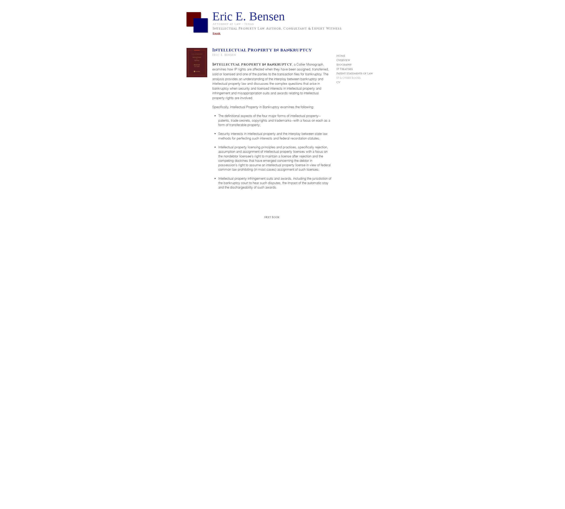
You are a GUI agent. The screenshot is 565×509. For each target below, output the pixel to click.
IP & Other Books (348, 78)
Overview (343, 60)
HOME (340, 56)
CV (338, 82)
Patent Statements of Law (354, 73)
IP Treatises (344, 69)
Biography (344, 64)
